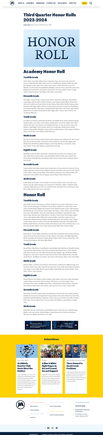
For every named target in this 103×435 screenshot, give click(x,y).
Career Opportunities (55, 406)
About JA (21, 3)
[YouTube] (57, 428)
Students (45, 434)
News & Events (34, 406)
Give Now (32, 417)
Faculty (55, 434)
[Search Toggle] (90, 3)
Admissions (40, 3)
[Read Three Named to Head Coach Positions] (76, 351)
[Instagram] (52, 428)
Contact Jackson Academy (57, 415)
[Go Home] (12, 3)
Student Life (51, 3)
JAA (59, 434)
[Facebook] (48, 428)
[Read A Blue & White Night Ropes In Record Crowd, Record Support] (51, 351)
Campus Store (69, 434)
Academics (30, 3)
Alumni (63, 434)
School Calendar (34, 410)
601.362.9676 (79, 411)
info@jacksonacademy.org (82, 409)
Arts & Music (62, 3)
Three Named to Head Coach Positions (74, 366)
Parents (50, 434)
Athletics (72, 3)
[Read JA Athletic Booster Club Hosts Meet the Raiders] (27, 351)
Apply (84, 3)
